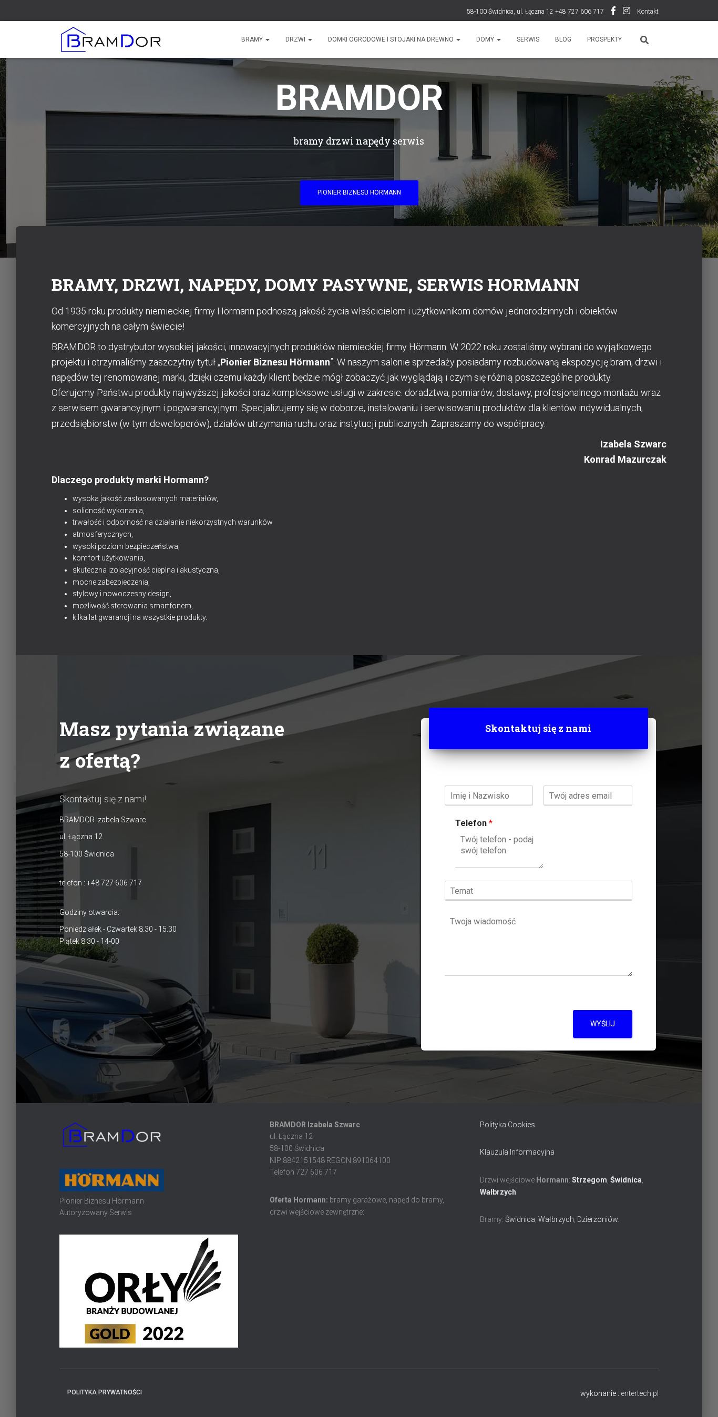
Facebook (613, 12)
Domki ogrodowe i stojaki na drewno (391, 39)
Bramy (252, 39)
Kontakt (648, 11)
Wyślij (602, 1024)
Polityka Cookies (507, 1124)
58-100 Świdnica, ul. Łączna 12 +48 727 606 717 (535, 11)
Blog (563, 39)
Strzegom (589, 1180)
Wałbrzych (498, 1192)
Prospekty (604, 39)
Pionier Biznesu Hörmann (359, 192)
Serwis (528, 39)
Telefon (474, 823)
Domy (486, 39)
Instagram (626, 12)
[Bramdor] (110, 39)
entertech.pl (640, 1393)
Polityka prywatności (104, 1392)
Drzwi (296, 39)
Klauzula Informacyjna (517, 1152)
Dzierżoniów (597, 1219)
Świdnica (626, 1180)
